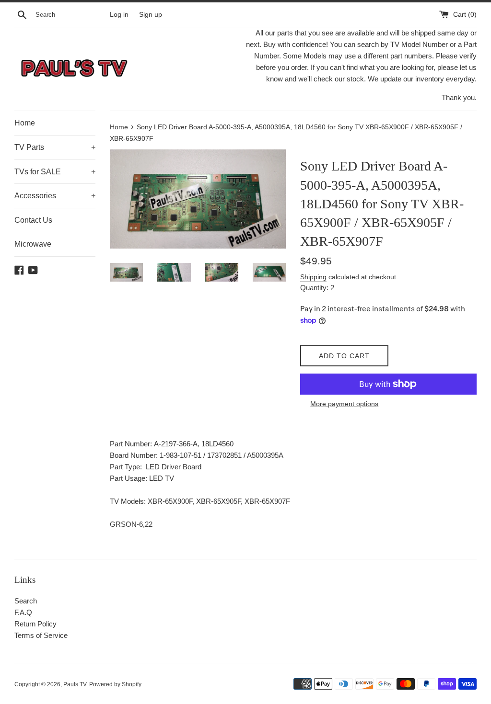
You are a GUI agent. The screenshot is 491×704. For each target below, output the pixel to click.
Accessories (54, 196)
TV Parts (54, 147)
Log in (119, 14)
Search (25, 601)
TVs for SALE (54, 172)
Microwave (32, 244)
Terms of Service (41, 635)
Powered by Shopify (115, 684)
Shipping (313, 277)
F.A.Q (23, 612)
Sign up (150, 14)
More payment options (344, 404)
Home (24, 123)
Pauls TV (74, 684)
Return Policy (35, 624)
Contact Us (33, 220)
